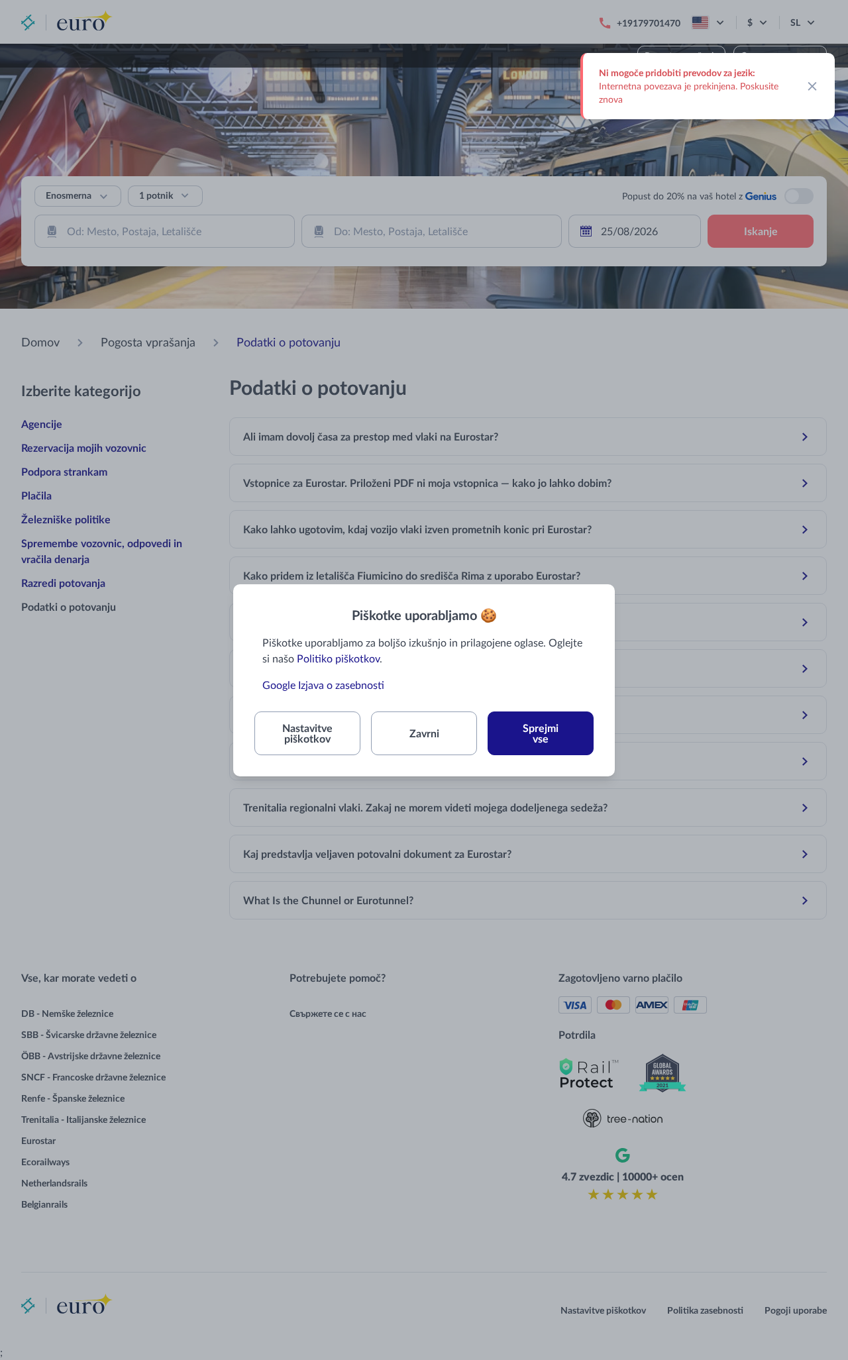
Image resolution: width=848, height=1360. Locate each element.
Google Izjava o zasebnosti (323, 684)
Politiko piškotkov (338, 658)
